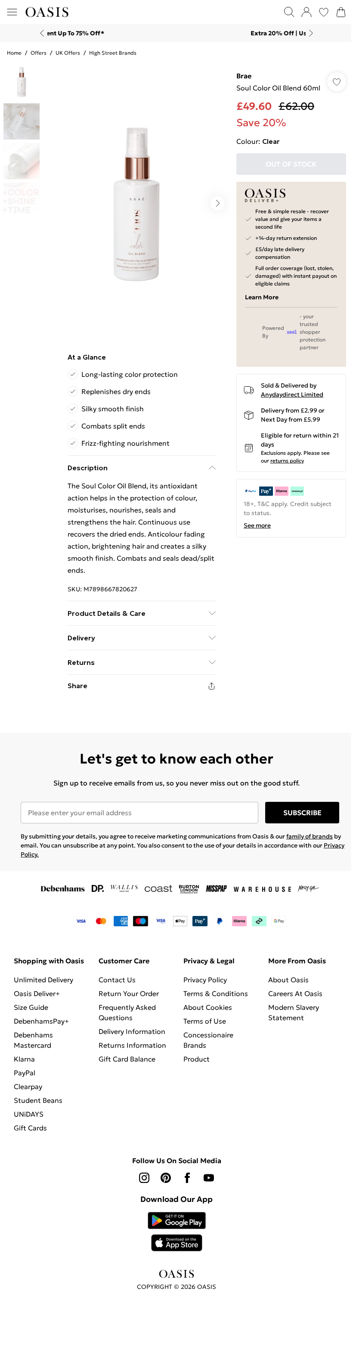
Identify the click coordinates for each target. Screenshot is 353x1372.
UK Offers (68, 53)
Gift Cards (30, 1132)
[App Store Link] (173, 1236)
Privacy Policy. (41, 848)
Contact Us (115, 973)
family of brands (309, 830)
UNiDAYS (28, 1118)
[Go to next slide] (213, 200)
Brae (239, 75)
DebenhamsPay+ (41, 1025)
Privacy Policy (202, 973)
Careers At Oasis (290, 987)
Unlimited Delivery (43, 984)
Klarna (24, 1063)
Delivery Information (130, 1025)
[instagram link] (141, 1182)
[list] (134, 200)
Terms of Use (201, 1015)
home (14, 53)
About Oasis (283, 973)
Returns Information (130, 1039)
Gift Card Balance (125, 1053)
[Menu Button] (12, 12)
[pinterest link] (163, 1182)
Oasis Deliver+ (37, 997)
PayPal (24, 1077)
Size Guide (31, 1011)
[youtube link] (206, 1182)
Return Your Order (127, 987)
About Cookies (204, 1001)
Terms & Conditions (212, 987)
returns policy (283, 460)
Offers (38, 53)
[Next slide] (308, 33)
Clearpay (28, 1090)
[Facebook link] (184, 1182)
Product (193, 1053)
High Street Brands (112, 53)
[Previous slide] (39, 33)
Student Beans (38, 1104)
